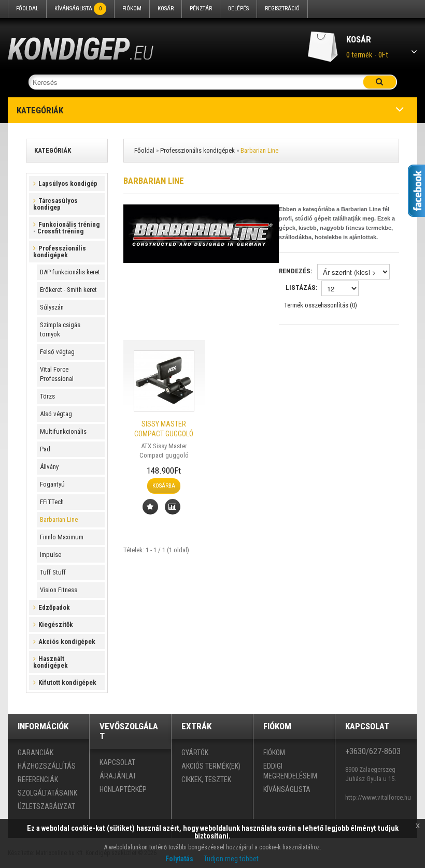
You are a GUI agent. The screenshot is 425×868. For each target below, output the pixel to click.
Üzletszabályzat (46, 806)
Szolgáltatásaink (47, 793)
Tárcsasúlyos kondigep (55, 204)
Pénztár (201, 8)
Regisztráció (282, 8)
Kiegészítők (55, 624)
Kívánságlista (78, 8)
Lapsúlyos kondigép (67, 183)
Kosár (166, 8)
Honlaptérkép (123, 789)
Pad (45, 449)
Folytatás (179, 859)
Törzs (47, 396)
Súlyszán (52, 307)
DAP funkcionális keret (70, 272)
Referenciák (38, 779)
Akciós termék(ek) (210, 766)
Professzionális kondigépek (59, 251)
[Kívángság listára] (150, 506)
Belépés (238, 8)
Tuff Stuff (53, 572)
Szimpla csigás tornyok (60, 329)
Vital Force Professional (57, 373)
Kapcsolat (117, 762)
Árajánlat (118, 776)
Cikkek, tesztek (206, 779)
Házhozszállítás (47, 766)
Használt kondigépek (50, 662)
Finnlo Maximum (61, 537)
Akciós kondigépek (66, 641)
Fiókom (131, 8)
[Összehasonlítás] (172, 506)
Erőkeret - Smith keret (68, 289)
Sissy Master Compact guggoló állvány (163, 434)
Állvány (49, 466)
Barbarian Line (59, 519)
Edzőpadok (54, 607)
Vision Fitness (58, 590)
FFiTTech (52, 502)
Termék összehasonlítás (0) (320, 305)
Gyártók (194, 752)
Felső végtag (57, 352)
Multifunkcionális (63, 431)
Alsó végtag (56, 414)
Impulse (50, 554)
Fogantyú (52, 484)
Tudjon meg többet (231, 859)
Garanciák (35, 752)
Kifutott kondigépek (67, 682)
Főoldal (27, 8)
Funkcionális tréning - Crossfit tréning (66, 227)
